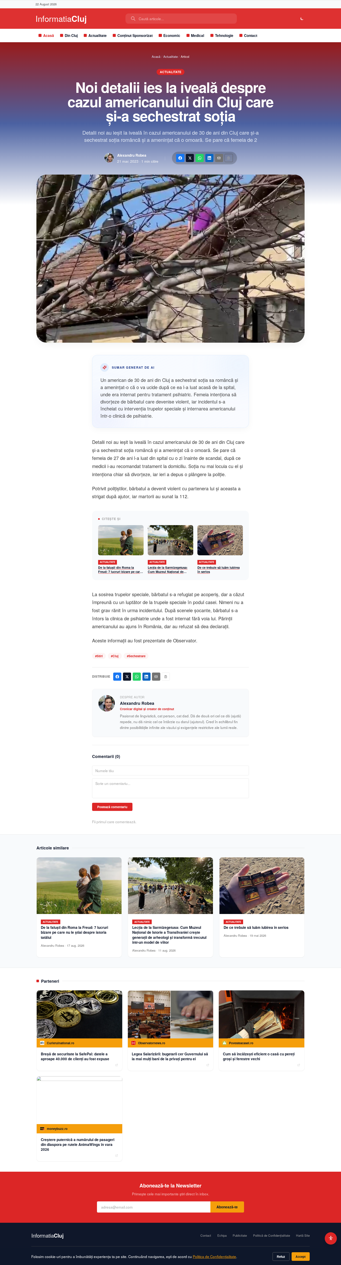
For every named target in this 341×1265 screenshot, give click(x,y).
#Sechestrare (136, 656)
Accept (301, 1256)
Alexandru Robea (131, 155)
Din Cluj (71, 35)
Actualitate (97, 35)
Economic (171, 35)
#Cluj (115, 656)
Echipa (222, 1235)
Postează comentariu (112, 807)
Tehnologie (224, 35)
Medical (197, 35)
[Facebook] (180, 158)
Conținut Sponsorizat (135, 35)
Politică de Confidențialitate (271, 1235)
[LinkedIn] (209, 158)
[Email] (219, 158)
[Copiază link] (229, 158)
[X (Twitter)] (190, 158)
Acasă (48, 35)
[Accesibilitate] (331, 1238)
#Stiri (99, 656)
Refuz (281, 1256)
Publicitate (240, 1235)
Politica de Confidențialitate (214, 1256)
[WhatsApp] (200, 158)
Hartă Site (303, 1235)
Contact (250, 35)
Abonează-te (227, 1207)
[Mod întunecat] (302, 18)
